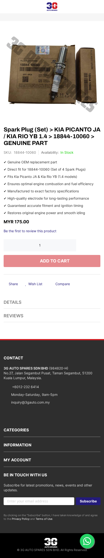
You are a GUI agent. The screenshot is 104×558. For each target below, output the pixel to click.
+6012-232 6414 (25, 387)
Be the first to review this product (30, 231)
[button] (33, 284)
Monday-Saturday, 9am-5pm (34, 394)
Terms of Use (44, 519)
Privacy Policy (21, 519)
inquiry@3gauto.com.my (30, 402)
